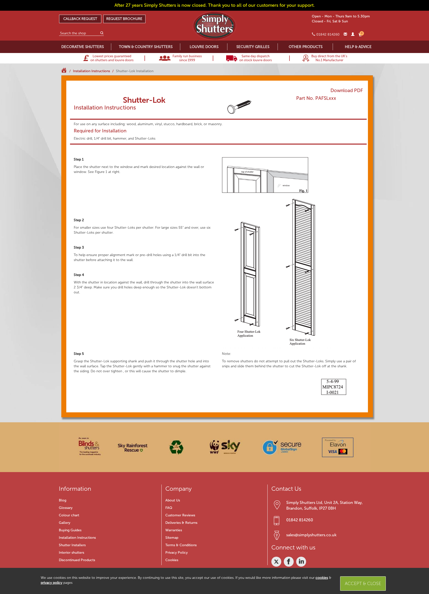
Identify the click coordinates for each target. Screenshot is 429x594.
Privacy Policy (176, 552)
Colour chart (69, 515)
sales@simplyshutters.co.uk (311, 535)
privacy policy (51, 583)
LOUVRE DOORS (204, 47)
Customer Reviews (180, 515)
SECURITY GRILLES (252, 47)
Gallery (64, 523)
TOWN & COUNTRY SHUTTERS (146, 47)
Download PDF (346, 90)
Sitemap (171, 538)
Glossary (65, 508)
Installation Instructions (77, 538)
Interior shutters (71, 552)
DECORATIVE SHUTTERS (82, 47)
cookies (322, 578)
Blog (62, 500)
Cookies (171, 560)
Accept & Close (363, 583)
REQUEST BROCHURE (124, 19)
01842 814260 (299, 520)
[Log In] (353, 34)
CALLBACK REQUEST (80, 19)
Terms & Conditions (181, 545)
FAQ (168, 508)
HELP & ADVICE (358, 47)
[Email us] (345, 34)
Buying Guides (70, 530)
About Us (172, 500)
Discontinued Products (77, 560)
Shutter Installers (72, 545)
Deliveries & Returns (181, 523)
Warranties (173, 530)
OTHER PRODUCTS (305, 47)
